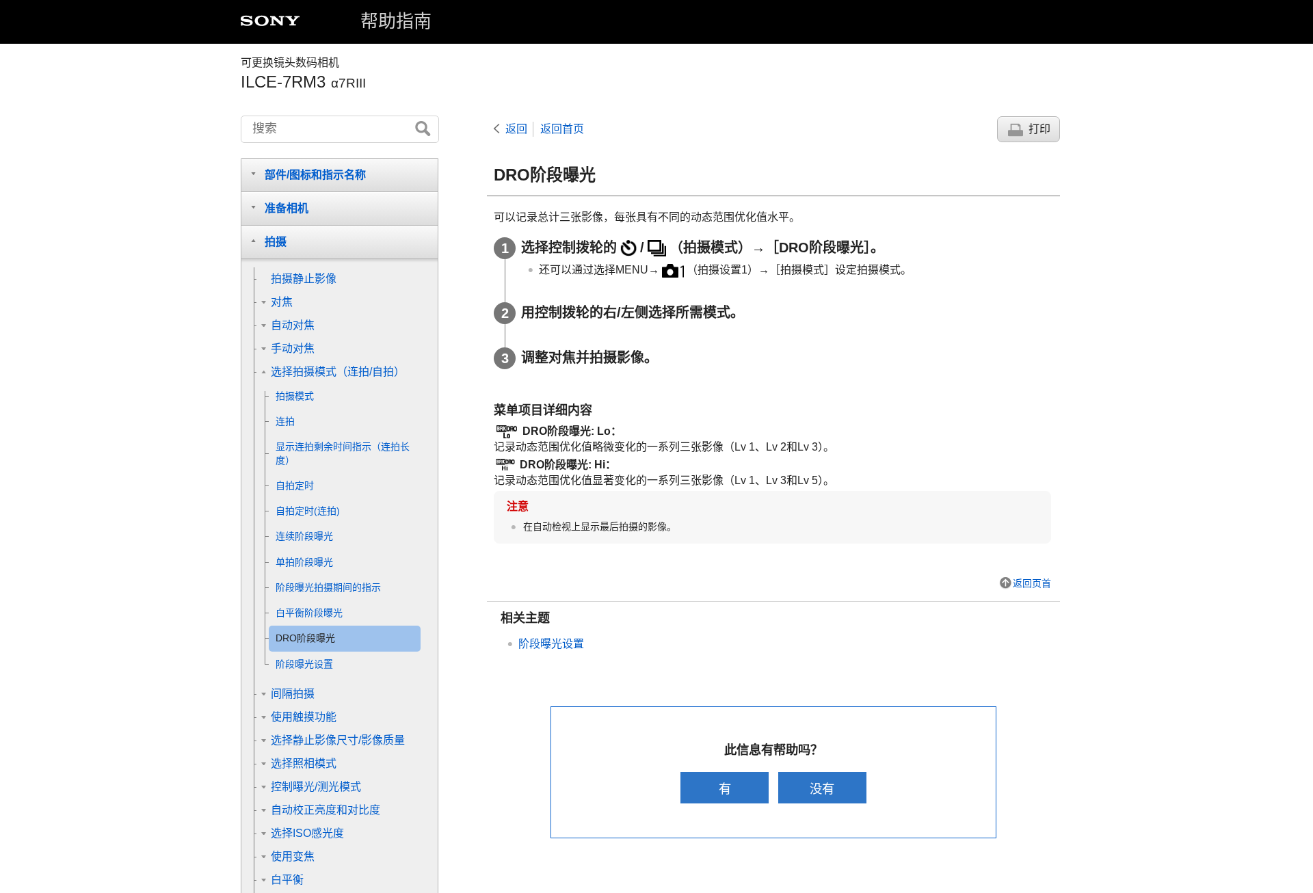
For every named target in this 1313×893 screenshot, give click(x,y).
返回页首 (1032, 583)
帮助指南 (396, 21)
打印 (1039, 129)
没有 (822, 789)
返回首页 (562, 129)
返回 (516, 129)
